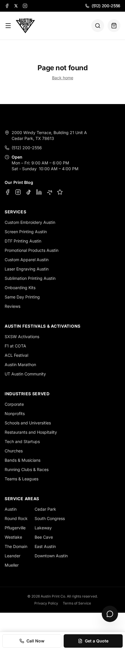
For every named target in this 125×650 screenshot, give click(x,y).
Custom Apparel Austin (27, 259)
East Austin (45, 546)
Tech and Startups (22, 441)
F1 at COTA (15, 345)
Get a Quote (96, 640)
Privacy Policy (46, 603)
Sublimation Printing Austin (30, 278)
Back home (62, 77)
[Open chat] (110, 614)
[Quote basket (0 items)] (114, 25)
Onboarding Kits (20, 287)
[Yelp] (49, 192)
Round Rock (16, 518)
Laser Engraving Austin (27, 268)
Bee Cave (44, 537)
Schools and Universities (28, 422)
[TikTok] (28, 192)
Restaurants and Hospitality (31, 432)
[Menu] (8, 25)
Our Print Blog (19, 182)
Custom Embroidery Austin (30, 222)
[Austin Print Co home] (25, 25)
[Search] (97, 25)
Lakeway (43, 527)
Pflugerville (15, 527)
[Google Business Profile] (60, 192)
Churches (14, 450)
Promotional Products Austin (31, 250)
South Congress (50, 518)
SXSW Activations (22, 336)
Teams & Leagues (21, 478)
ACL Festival (16, 355)
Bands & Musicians (22, 460)
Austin (11, 509)
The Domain (16, 546)
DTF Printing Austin (23, 240)
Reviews (12, 306)
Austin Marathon (20, 364)
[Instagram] (25, 5)
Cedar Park (45, 509)
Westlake (13, 537)
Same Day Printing (22, 296)
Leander (12, 555)
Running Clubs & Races (27, 469)
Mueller (12, 565)
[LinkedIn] (39, 192)
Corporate (14, 404)
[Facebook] (7, 5)
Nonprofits (15, 413)
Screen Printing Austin (26, 231)
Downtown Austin (51, 555)
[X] (16, 6)
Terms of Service (77, 603)
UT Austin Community (25, 373)
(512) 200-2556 (106, 5)
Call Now (35, 640)
